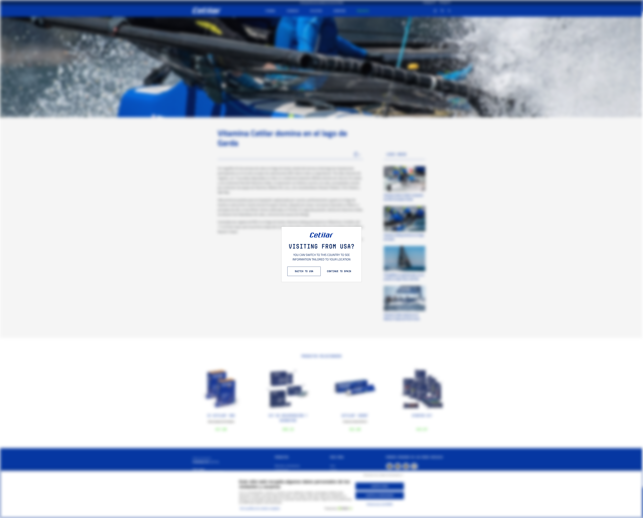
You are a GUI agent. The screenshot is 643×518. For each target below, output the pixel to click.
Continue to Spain (339, 271)
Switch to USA (304, 271)
